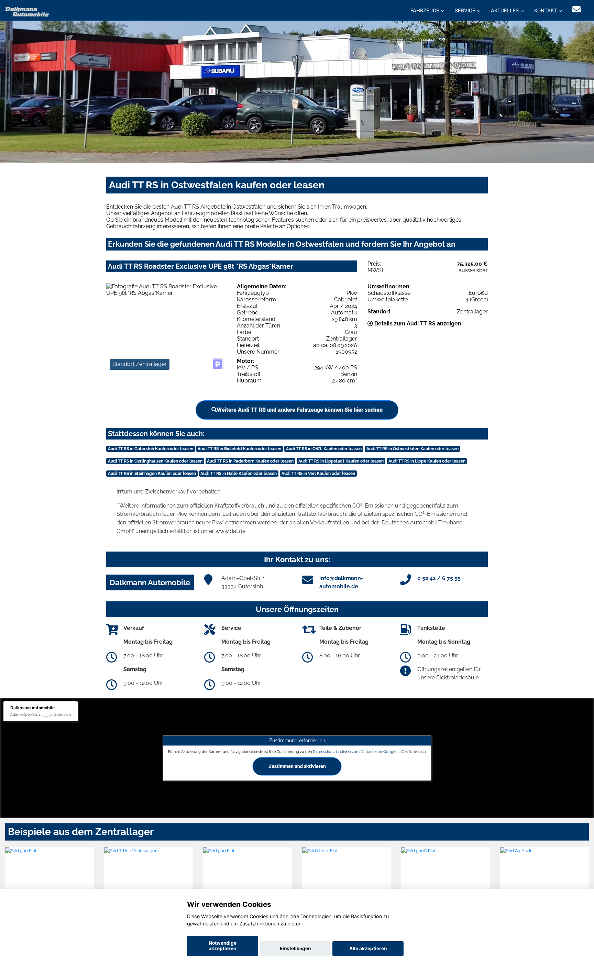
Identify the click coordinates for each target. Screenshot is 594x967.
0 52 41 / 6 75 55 (439, 578)
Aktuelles (505, 11)
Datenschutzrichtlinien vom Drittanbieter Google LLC (358, 751)
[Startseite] (27, 11)
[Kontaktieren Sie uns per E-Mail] (576, 9)
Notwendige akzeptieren (222, 945)
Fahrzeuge (424, 11)
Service (465, 11)
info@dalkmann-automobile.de (341, 582)
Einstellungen (295, 948)
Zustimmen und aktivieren (297, 766)
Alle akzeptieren (368, 948)
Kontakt (545, 11)
